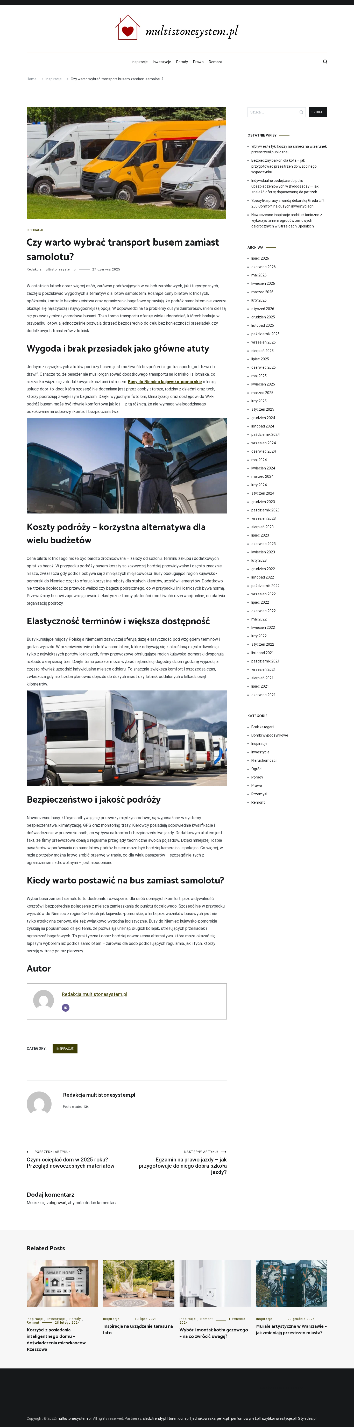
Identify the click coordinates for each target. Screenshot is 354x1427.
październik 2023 (265, 510)
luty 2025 (259, 401)
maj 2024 (259, 460)
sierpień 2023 (262, 527)
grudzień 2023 (263, 502)
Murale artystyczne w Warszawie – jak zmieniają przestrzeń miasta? (291, 1330)
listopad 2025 (262, 325)
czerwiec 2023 (263, 544)
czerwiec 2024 (263, 451)
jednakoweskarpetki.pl (210, 1418)
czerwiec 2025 (263, 367)
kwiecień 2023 (263, 552)
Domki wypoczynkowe (269, 735)
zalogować (56, 1202)
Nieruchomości (264, 760)
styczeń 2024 (262, 493)
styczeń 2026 (262, 309)
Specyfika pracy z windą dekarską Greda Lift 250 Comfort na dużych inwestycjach (287, 203)
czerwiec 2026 (263, 267)
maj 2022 (259, 619)
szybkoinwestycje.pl (279, 1418)
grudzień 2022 (263, 569)
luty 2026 (259, 300)
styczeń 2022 (262, 644)
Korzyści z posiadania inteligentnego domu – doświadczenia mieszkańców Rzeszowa (56, 1340)
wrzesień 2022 (263, 594)
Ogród (256, 769)
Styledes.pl (307, 1418)
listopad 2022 (262, 577)
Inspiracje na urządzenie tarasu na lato (138, 1330)
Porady (182, 62)
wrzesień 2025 (263, 342)
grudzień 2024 (263, 418)
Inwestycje (162, 62)
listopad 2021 (262, 653)
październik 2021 (265, 661)
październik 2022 (265, 586)
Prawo (198, 62)
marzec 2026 (262, 292)
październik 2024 (265, 434)
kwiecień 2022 (263, 627)
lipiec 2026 (260, 258)
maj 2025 (259, 376)
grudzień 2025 (263, 317)
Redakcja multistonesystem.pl (52, 269)
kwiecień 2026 (263, 283)
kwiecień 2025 (263, 384)
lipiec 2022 (260, 602)
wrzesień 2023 (263, 518)
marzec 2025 (262, 393)
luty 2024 (259, 485)
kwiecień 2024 (263, 468)
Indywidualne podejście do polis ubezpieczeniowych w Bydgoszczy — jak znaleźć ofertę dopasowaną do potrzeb (284, 186)
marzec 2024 (262, 476)
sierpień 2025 (262, 351)
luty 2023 (259, 560)
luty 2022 (259, 636)
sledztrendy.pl (154, 1418)
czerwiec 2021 (263, 695)
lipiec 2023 (260, 535)
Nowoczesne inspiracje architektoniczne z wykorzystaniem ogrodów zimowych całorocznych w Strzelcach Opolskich (286, 221)
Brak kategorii (262, 727)
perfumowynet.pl (245, 1418)
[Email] (65, 1008)
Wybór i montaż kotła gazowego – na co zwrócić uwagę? (214, 1333)
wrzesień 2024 (263, 443)
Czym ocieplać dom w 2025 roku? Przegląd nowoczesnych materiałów (71, 1159)
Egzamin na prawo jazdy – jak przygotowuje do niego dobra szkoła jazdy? (183, 1162)
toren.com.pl (178, 1418)
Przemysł (259, 794)
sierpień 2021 (262, 678)
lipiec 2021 (260, 686)
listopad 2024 (262, 426)
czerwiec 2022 (263, 611)
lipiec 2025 (260, 359)
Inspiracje (140, 62)
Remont (215, 62)
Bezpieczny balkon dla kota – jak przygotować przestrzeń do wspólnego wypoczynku (284, 166)
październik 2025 (265, 334)
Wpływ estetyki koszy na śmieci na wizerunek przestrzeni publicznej (289, 149)
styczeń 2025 (262, 409)
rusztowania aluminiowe (281, 1387)
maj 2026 (259, 275)
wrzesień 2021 (263, 669)
